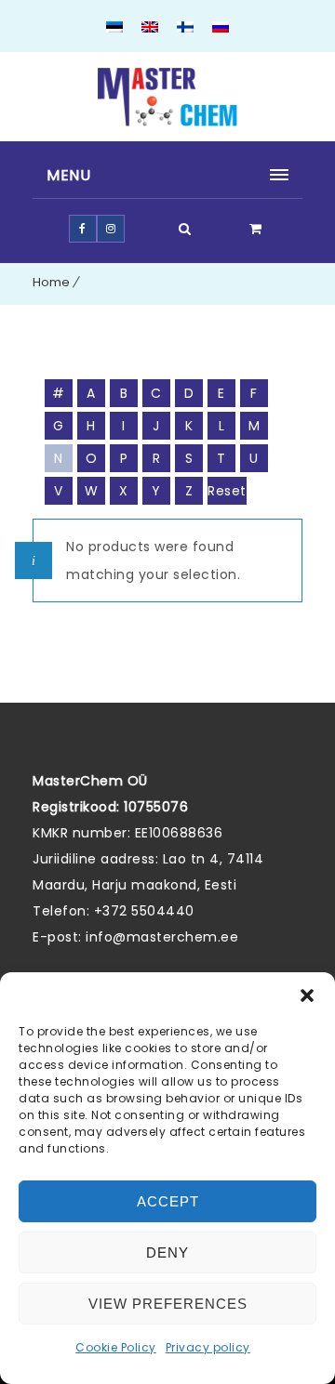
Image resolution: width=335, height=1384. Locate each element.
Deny (167, 1252)
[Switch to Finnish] (185, 28)
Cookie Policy (115, 1347)
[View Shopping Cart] (255, 228)
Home (51, 282)
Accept (168, 1201)
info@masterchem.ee (162, 937)
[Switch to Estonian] (114, 28)
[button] (307, 995)
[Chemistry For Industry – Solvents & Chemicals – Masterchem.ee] (167, 97)
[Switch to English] (150, 28)
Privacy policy (208, 1347)
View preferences (168, 1304)
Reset (227, 490)
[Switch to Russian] (220, 28)
